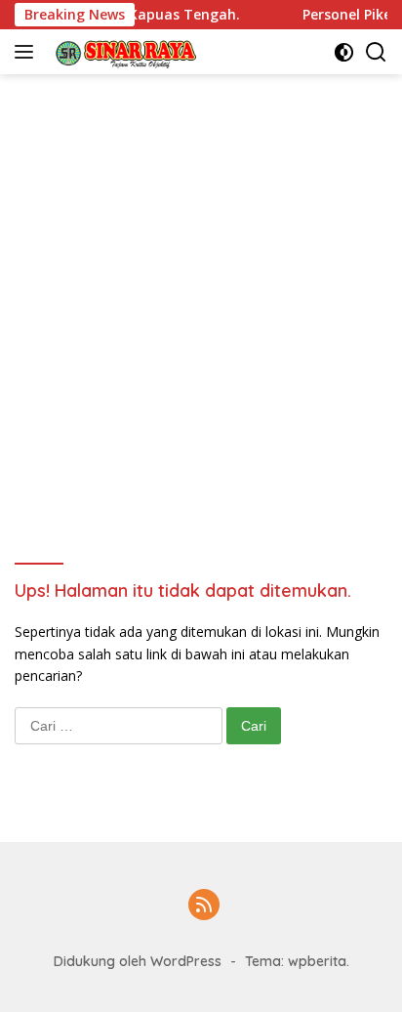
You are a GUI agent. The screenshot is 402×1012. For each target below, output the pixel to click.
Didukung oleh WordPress (137, 961)
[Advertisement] (201, 285)
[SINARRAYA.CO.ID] (121, 51)
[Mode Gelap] (344, 52)
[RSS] (204, 906)
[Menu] (28, 51)
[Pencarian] (376, 52)
